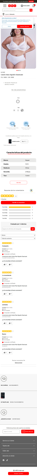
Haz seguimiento (9, 385)
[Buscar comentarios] (33, 229)
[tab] (17, 70)
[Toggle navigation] (5, 6)
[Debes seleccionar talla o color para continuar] (11, 126)
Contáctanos (10, 419)
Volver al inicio (18, 362)
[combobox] (24, 141)
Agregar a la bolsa (18, 473)
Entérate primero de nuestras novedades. (18, 428)
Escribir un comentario (18, 202)
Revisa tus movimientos (12, 402)
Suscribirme (29, 431)
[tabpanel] (18, 46)
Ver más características (18, 90)
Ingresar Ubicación (24, 26)
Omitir (9, 26)
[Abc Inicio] (12, 6)
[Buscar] (31, 10)
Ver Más (18, 182)
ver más (31, 1)
